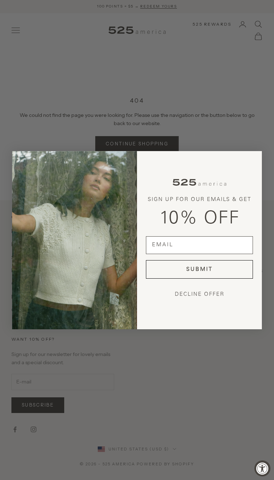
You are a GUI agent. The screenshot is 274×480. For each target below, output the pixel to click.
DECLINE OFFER (199, 294)
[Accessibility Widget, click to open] (262, 468)
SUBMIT (199, 269)
